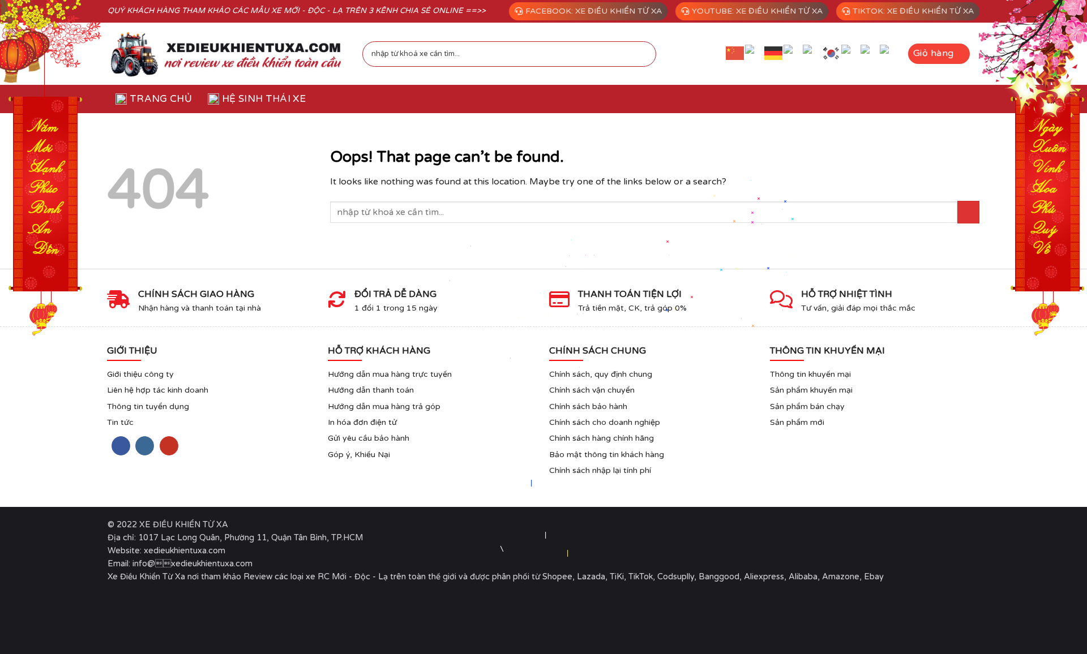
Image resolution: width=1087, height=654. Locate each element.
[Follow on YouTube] (169, 445)
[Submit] (641, 53)
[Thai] (870, 53)
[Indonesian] (793, 53)
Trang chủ (161, 99)
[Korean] (831, 53)
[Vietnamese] (889, 53)
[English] (754, 53)
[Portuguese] (851, 53)
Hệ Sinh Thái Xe (264, 99)
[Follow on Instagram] (144, 445)
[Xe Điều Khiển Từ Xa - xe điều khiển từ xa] (226, 53)
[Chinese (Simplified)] (735, 53)
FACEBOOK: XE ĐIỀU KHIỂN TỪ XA (593, 11)
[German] (774, 53)
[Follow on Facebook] (121, 445)
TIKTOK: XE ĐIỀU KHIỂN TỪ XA (913, 11)
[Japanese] (812, 53)
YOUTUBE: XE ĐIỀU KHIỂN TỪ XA (757, 11)
